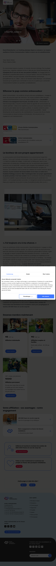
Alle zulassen (45, 296)
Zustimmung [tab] (9, 274)
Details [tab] (28, 274)
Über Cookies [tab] (46, 274)
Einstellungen (26, 296)
